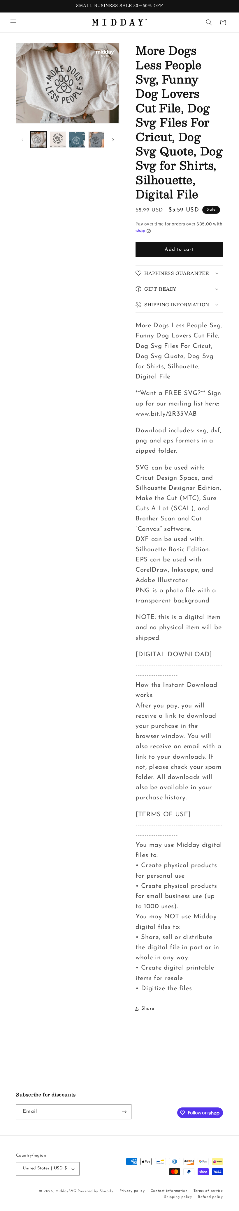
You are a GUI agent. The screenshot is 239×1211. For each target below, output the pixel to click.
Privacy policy (132, 1191)
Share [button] (147, 1008)
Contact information (169, 1191)
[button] (13, 22)
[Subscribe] (124, 1111)
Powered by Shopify (95, 1191)
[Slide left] (22, 139)
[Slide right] (113, 139)
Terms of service (208, 1191)
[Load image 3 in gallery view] (77, 139)
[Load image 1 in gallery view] (39, 139)
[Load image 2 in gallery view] (58, 139)
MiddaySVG (65, 1191)
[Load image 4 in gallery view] (96, 139)
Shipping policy (178, 1197)
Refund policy (210, 1197)
